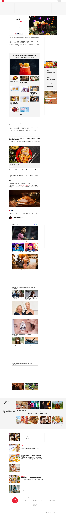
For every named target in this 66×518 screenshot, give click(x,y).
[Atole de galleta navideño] (34, 78)
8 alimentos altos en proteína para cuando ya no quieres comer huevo (51, 73)
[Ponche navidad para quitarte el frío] (34, 99)
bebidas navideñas (12, 213)
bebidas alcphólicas (22, 213)
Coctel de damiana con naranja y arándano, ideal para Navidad (24, 55)
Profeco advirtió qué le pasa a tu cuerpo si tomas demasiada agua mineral (51, 77)
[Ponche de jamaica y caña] (14, 109)
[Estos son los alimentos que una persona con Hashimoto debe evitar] (14, 448)
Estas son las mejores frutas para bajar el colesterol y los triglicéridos (51, 70)
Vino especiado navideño (24, 92)
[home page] (3, 1)
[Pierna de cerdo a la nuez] (33, 420)
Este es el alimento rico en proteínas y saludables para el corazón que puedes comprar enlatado (31, 436)
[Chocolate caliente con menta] (24, 109)
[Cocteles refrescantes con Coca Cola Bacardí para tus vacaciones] (57, 405)
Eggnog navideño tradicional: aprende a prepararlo (34, 93)
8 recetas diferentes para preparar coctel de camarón (21, 425)
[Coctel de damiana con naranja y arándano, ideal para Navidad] (24, 67)
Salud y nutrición (23, 445)
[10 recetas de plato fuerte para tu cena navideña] (57, 420)
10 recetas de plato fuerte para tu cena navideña (57, 425)
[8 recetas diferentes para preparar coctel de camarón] (22, 420)
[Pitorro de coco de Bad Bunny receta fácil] (45, 420)
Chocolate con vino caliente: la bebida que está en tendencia (24, 83)
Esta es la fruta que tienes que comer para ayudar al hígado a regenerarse (51, 80)
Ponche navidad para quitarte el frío (34, 103)
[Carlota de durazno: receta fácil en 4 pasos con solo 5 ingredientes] (14, 458)
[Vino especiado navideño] (24, 89)
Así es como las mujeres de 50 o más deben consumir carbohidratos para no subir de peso (31, 467)
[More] (40, 1)
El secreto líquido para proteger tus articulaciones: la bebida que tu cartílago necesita (31, 488)
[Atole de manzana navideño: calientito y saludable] (14, 98)
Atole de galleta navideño (33, 82)
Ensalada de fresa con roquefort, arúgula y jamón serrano (50, 87)
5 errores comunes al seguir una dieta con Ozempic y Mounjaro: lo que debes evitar (51, 84)
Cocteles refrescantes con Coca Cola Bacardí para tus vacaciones (57, 412)
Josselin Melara (12, 82)
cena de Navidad (28, 213)
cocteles (17, 213)
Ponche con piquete (14, 81)
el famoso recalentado (25, 185)
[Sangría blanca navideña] (14, 88)
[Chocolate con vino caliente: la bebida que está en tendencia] (24, 78)
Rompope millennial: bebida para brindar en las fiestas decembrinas (24, 104)
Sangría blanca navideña (13, 93)
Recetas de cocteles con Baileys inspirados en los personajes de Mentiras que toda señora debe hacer (33, 412)
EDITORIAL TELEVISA (33, 512)
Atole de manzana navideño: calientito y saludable (14, 103)
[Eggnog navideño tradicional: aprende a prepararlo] (34, 88)
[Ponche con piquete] (14, 78)
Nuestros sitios (35, 497)
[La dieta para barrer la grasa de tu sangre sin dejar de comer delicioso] (14, 479)
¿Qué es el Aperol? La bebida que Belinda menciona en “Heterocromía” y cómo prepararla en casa (45, 412)
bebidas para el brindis (34, 213)
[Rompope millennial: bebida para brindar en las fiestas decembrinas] (24, 99)
